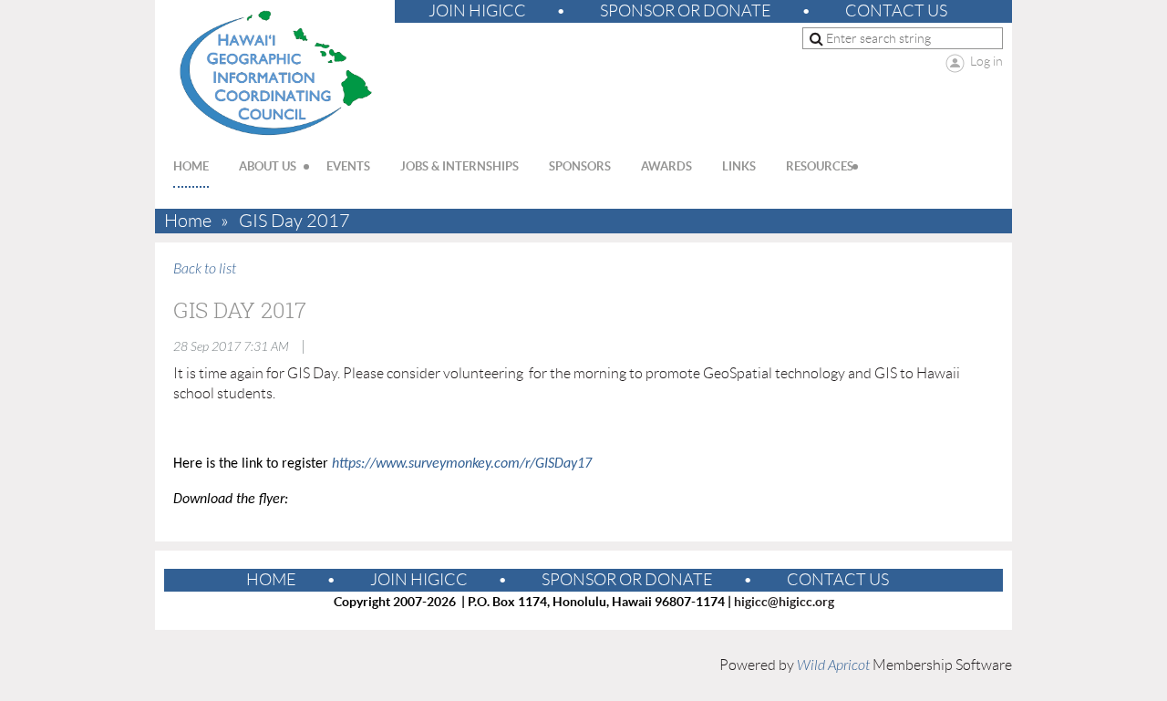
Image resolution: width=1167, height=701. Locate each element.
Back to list (204, 269)
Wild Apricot (833, 665)
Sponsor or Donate (685, 11)
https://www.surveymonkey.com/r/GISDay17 (462, 464)
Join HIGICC (477, 11)
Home (188, 221)
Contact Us (896, 11)
